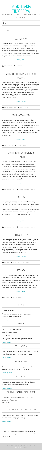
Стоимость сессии (21, 115)
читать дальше (7, 320)
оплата (21, 107)
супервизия (11, 189)
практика (21, 66)
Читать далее (21, 60)
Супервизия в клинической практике (21, 155)
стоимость (24, 145)
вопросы (15, 298)
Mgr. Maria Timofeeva (21, 8)
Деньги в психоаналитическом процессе (21, 75)
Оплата (9, 107)
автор (17, 66)
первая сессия (16, 262)
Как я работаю (21, 38)
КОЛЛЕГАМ (21, 197)
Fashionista (18, 447)
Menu (4, 23)
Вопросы (21, 270)
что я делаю (32, 189)
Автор (5, 66)
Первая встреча (21, 235)
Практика (9, 66)
